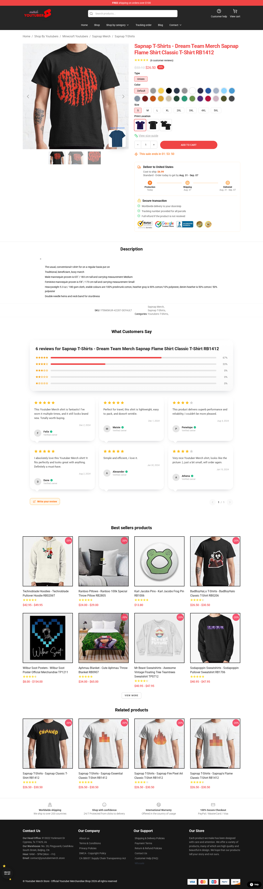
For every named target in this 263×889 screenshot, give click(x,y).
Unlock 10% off (7, 873)
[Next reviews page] (230, 502)
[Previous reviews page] (212, 502)
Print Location (142, 116)
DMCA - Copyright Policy (92, 853)
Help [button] (256, 884)
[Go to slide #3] (94, 158)
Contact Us (141, 853)
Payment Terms (143, 843)
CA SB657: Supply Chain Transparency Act (102, 858)
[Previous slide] (28, 96)
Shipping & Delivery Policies (150, 838)
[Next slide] (123, 96)
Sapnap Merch (101, 36)
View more (131, 695)
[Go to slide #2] (75, 158)
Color (137, 84)
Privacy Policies (87, 848)
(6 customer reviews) (161, 60)
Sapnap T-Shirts (125, 36)
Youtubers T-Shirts (158, 313)
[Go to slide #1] (57, 158)
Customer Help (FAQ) (146, 858)
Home (26, 36)
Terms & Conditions (90, 843)
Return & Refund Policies (148, 848)
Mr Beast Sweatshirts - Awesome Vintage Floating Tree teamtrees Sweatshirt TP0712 (155, 672)
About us (84, 838)
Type (137, 73)
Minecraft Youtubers (75, 36)
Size (136, 104)
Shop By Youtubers (46, 36)
